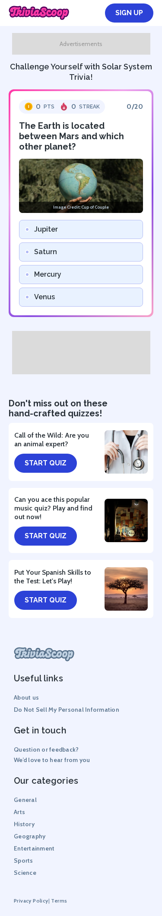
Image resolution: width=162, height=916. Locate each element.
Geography (29, 836)
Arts (19, 812)
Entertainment (34, 848)
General (25, 800)
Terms (59, 900)
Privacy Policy (31, 900)
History (24, 824)
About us (26, 697)
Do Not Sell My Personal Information (66, 709)
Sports (23, 860)
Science (25, 873)
